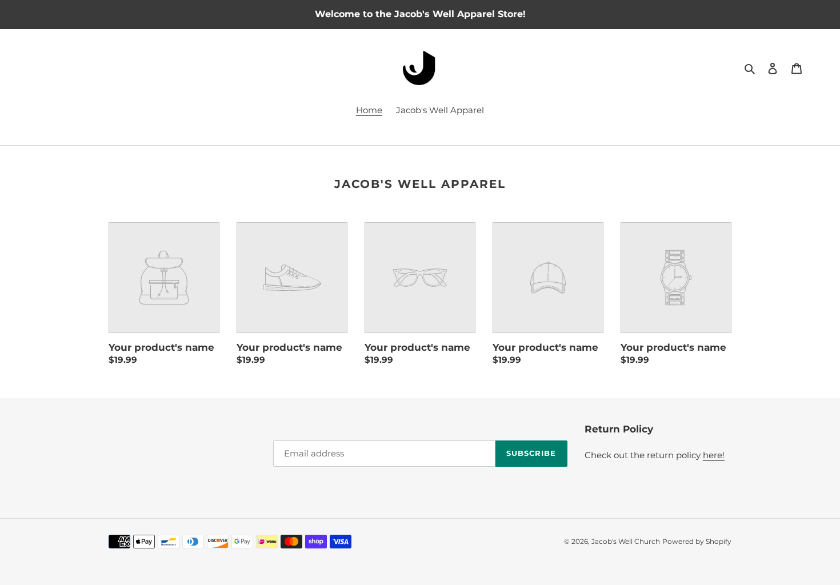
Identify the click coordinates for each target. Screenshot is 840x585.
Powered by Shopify (696, 541)
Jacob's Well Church (625, 541)
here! (714, 455)
